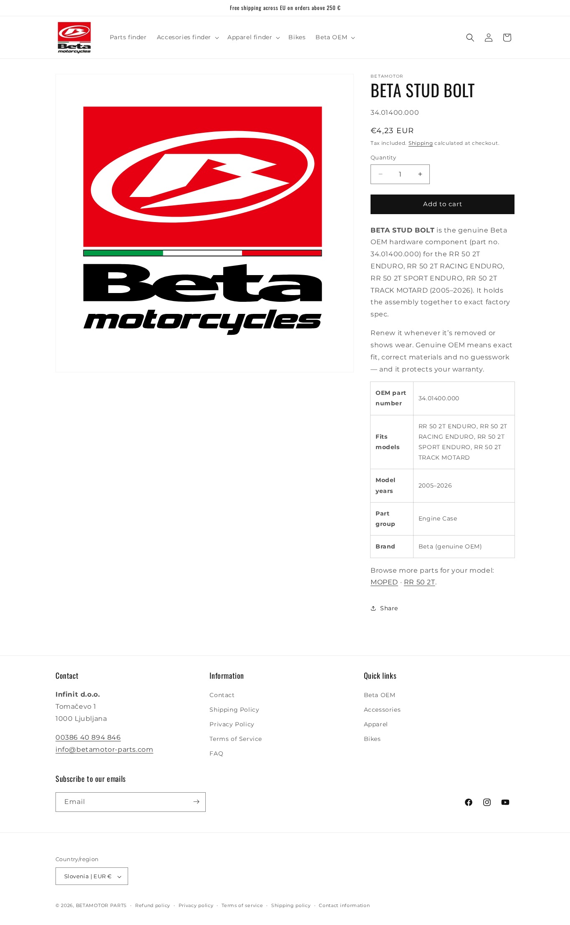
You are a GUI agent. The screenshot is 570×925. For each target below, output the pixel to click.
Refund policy (152, 905)
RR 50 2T (419, 582)
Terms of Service (235, 739)
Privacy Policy (231, 724)
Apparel (376, 724)
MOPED (384, 582)
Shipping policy (291, 905)
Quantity (383, 157)
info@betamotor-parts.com (104, 749)
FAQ (216, 754)
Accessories (382, 709)
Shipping (421, 143)
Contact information (344, 905)
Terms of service (242, 905)
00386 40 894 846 (88, 737)
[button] (187, 37)
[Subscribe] (196, 801)
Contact (222, 695)
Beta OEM (380, 695)
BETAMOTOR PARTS (101, 906)
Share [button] (389, 608)
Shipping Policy (234, 709)
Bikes (372, 739)
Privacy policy (196, 905)
